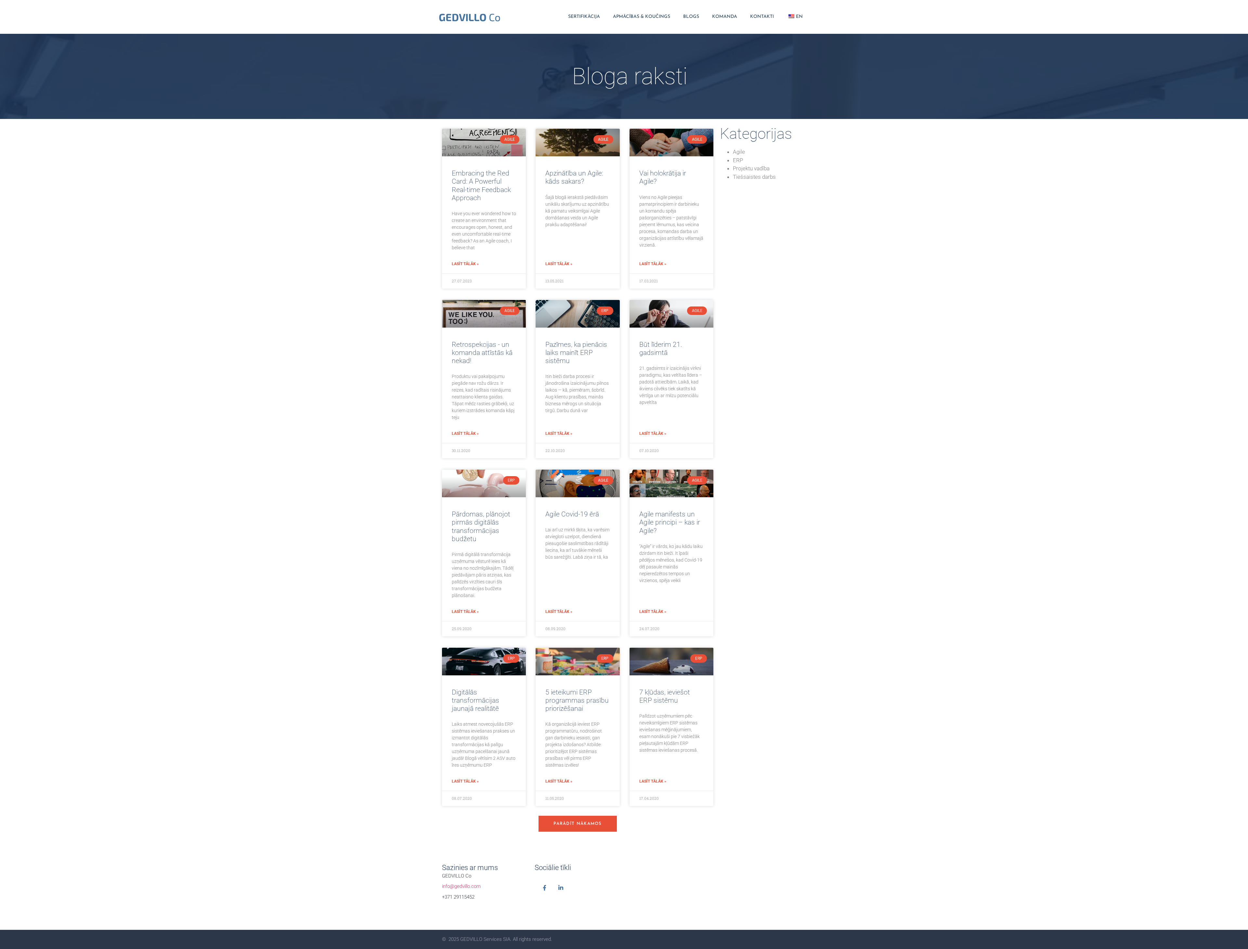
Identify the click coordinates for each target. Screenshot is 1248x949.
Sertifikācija (584, 16)
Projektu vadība (751, 168)
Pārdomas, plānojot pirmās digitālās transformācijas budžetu (481, 526)
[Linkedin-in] (560, 887)
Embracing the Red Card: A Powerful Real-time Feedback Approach (481, 185)
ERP (738, 160)
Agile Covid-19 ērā (572, 514)
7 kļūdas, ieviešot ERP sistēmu (664, 696)
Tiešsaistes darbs (754, 177)
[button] (578, 824)
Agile (739, 152)
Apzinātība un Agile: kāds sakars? (574, 177)
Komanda (724, 16)
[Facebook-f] (544, 887)
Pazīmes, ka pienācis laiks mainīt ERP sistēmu (576, 353)
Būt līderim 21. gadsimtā (660, 349)
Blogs (691, 16)
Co (469, 17)
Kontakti (762, 16)
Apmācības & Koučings (641, 16)
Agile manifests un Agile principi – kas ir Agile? (669, 522)
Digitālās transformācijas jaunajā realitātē (475, 700)
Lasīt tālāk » (465, 264)
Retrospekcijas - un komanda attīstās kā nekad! (482, 353)
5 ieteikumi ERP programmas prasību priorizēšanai (577, 700)
